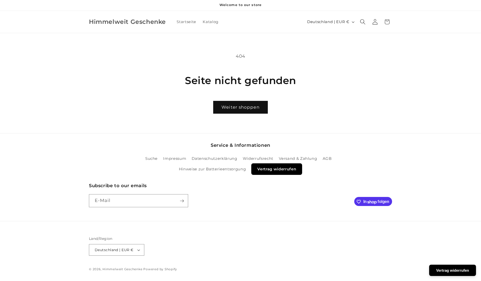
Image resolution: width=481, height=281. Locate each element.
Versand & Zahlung (298, 158)
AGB (327, 158)
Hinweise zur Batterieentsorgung (212, 169)
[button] (363, 22)
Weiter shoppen (240, 107)
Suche (151, 158)
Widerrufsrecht (258, 158)
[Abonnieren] (182, 200)
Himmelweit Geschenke (122, 269)
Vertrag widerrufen (276, 169)
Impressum (174, 158)
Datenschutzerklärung (214, 158)
